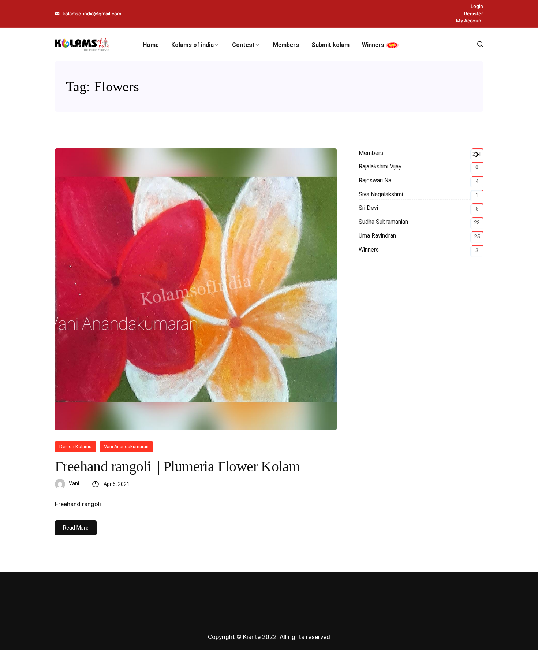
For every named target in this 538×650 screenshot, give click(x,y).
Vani (74, 483)
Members (286, 44)
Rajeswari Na (375, 180)
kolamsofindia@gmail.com (91, 13)
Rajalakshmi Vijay (380, 166)
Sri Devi (368, 207)
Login (477, 6)
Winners (374, 44)
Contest (243, 44)
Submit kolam (330, 44)
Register (473, 13)
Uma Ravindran (377, 235)
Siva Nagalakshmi (381, 194)
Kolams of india (192, 44)
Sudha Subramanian (383, 221)
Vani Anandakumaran (126, 446)
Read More (76, 527)
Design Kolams (75, 446)
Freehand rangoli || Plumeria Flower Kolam (177, 466)
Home (151, 44)
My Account (469, 20)
